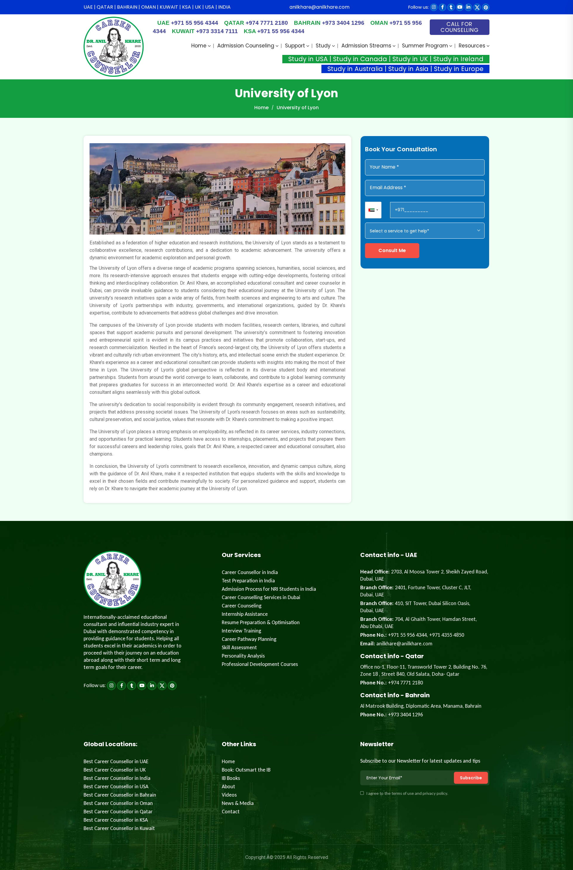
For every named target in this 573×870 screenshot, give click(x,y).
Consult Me (392, 250)
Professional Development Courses (260, 664)
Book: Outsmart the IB (246, 769)
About (228, 786)
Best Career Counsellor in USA (116, 786)
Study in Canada (360, 59)
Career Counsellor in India (250, 572)
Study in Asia (408, 68)
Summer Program (425, 45)
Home (199, 45)
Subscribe (471, 778)
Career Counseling (241, 605)
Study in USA (308, 59)
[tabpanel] (217, 319)
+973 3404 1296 (329, 23)
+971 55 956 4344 (187, 23)
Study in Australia (355, 68)
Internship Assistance (245, 614)
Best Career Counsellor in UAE (116, 761)
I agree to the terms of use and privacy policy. (407, 793)
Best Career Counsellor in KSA (116, 820)
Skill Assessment (239, 647)
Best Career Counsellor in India (117, 778)
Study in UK (410, 59)
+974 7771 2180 (256, 23)
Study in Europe (458, 68)
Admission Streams (366, 45)
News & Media (238, 803)
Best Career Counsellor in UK (115, 769)
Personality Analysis (243, 655)
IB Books (231, 778)
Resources (472, 45)
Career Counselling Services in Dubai (261, 597)
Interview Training (241, 630)
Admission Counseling (245, 45)
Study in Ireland (458, 59)
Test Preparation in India (248, 580)
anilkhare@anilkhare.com (319, 7)
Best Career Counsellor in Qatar (118, 811)
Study (323, 45)
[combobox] (373, 210)
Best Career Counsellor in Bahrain (120, 795)
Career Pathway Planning (249, 639)
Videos (229, 795)
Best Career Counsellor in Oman (118, 803)
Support (295, 45)
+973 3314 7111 (205, 31)
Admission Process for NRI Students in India (269, 589)
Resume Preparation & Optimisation (261, 622)
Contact (231, 811)
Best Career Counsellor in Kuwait (119, 828)
